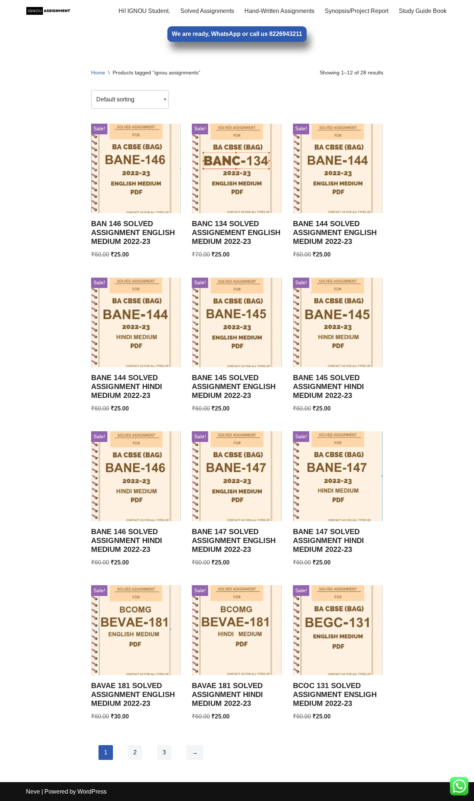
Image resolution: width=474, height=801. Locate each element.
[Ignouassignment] (48, 11)
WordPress (92, 791)
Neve (33, 791)
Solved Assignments (207, 11)
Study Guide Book (423, 11)
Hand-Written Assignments (279, 11)
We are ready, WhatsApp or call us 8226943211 (237, 34)
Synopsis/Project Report (356, 11)
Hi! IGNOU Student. (144, 11)
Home (98, 73)
